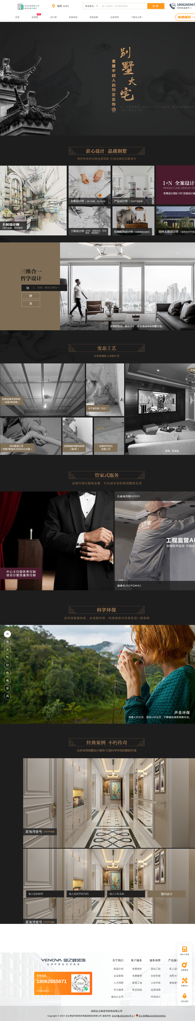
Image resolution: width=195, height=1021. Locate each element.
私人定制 (174, 969)
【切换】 (66, 6)
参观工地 (137, 982)
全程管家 (156, 975)
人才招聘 (118, 982)
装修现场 (73, 17)
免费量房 (137, 975)
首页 (17, 17)
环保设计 (156, 996)
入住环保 (156, 982)
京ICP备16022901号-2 (122, 1016)
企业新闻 (118, 975)
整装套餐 (174, 982)
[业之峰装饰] (29, 6)
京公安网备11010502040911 (152, 1016)
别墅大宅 (174, 975)
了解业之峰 (136, 17)
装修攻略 (94, 17)
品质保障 (114, 17)
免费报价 (137, 969)
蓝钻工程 (156, 969)
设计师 (53, 17)
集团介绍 (118, 969)
